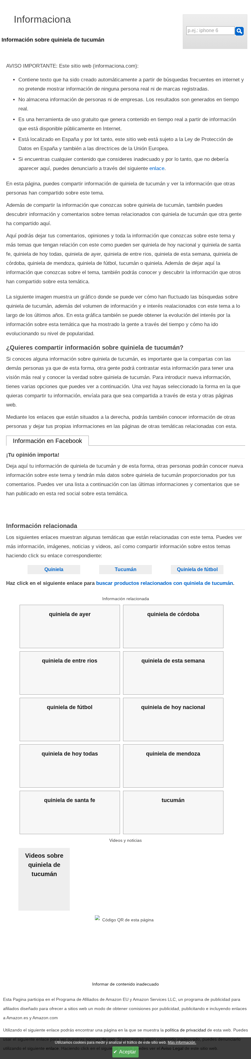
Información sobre (53, 40)
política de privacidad (185, 1029)
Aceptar (127, 1051)
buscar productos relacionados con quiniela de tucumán (164, 583)
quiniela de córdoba (173, 614)
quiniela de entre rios (69, 661)
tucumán (173, 800)
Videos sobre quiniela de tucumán (44, 864)
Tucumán (126, 569)
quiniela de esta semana (173, 661)
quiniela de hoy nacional (173, 707)
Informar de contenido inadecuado (125, 984)
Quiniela (53, 569)
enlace (156, 168)
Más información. (182, 1042)
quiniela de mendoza (173, 754)
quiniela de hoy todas (70, 754)
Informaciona (42, 19)
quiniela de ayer (70, 614)
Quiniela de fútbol (197, 569)
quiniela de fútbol (69, 707)
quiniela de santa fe (69, 800)
